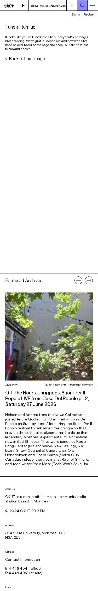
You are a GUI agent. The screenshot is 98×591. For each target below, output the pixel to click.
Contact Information (22, 559)
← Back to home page (25, 58)
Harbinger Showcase (81, 384)
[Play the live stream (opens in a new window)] (23, 5)
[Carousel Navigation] (83, 280)
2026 (47, 384)
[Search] (82, 5)
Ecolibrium (60, 384)
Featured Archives (24, 280)
